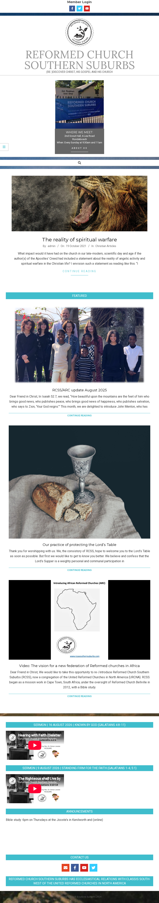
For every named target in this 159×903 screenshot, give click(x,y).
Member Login (79, 2)
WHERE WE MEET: (79, 132)
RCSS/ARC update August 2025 (79, 390)
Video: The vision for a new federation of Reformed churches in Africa (79, 666)
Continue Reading (79, 271)
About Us (79, 148)
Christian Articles (105, 246)
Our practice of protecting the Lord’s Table (79, 545)
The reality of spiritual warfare (79, 240)
